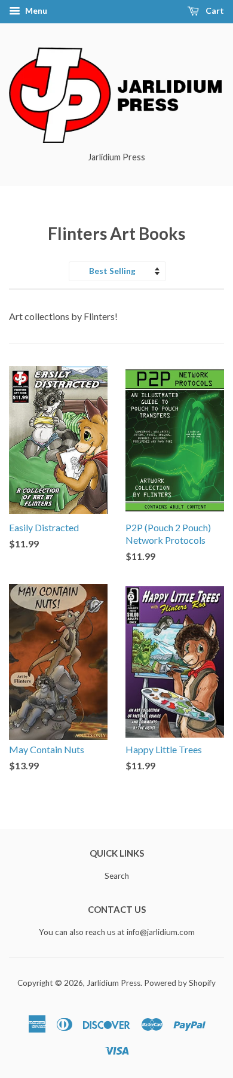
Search (117, 876)
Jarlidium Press (113, 983)
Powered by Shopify (180, 983)
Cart (214, 10)
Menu (35, 10)
